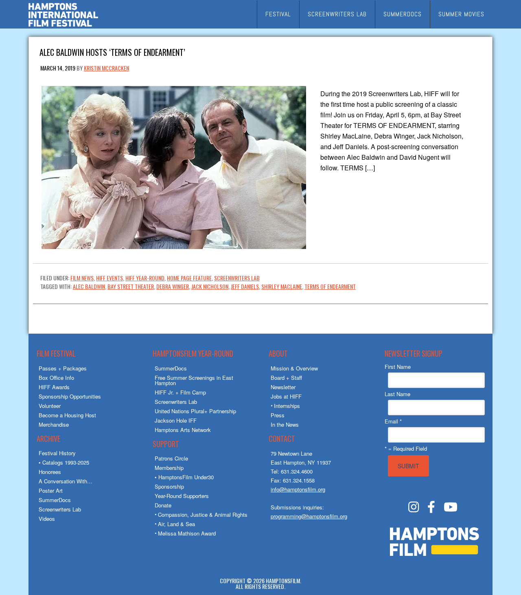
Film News (82, 277)
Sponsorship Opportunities (70, 396)
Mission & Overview (294, 368)
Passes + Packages (63, 368)
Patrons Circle (171, 458)
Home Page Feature (189, 277)
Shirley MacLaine (281, 286)
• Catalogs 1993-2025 (64, 462)
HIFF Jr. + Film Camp (180, 392)
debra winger (172, 286)
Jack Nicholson (209, 286)
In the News (285, 424)
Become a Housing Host (67, 415)
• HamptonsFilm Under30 (184, 477)
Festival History (57, 453)
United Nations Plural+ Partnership (195, 411)
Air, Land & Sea (176, 524)
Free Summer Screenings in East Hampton (194, 380)
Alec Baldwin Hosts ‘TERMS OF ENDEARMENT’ (112, 51)
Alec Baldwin (89, 286)
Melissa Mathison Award (187, 533)
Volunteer (50, 406)
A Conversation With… (65, 481)
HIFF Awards (54, 387)
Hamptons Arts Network (183, 430)
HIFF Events (109, 277)
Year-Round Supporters (182, 496)
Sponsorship (169, 486)
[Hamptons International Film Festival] (63, 25)
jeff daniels (245, 286)
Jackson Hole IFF (176, 420)
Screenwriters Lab (237, 277)
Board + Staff (286, 377)
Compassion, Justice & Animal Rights (202, 514)
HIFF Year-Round (144, 277)
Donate (163, 505)
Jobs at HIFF (286, 396)
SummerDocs (55, 500)
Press (278, 415)
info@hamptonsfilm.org (298, 489)
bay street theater (130, 286)
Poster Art (51, 490)
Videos (47, 518)
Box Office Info (56, 377)
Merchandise (54, 424)
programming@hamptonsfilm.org (309, 516)
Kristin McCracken (106, 68)
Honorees (50, 472)
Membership (169, 468)
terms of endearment (330, 286)
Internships (287, 406)
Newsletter (283, 387)
